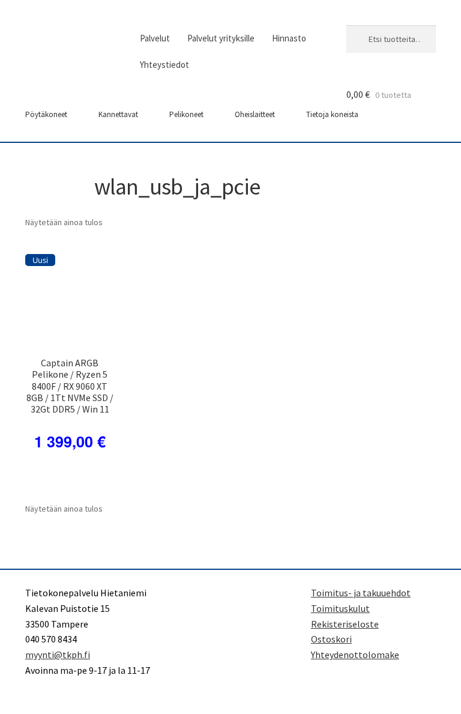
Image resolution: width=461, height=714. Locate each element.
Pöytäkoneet (46, 114)
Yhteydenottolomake (355, 655)
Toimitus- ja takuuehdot (361, 593)
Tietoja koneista (332, 114)
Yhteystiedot (164, 64)
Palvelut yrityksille (221, 38)
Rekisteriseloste (345, 624)
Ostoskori (331, 639)
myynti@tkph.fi (57, 655)
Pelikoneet (186, 114)
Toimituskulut (340, 608)
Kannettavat (118, 114)
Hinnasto (289, 38)
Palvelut (155, 38)
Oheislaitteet (255, 114)
